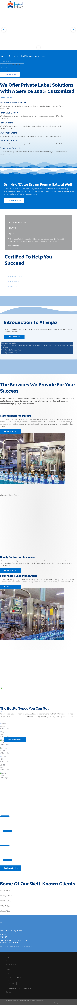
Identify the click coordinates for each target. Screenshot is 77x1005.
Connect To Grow (14, 200)
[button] (3, 29)
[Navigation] (68, 4)
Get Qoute (11, 983)
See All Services (6, 97)
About (7, 957)
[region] (38, 29)
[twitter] (66, 1003)
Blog (7, 973)
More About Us (14, 337)
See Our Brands (13, 245)
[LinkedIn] (69, 1003)
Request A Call (10, 74)
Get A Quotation (10, 431)
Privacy (56, 1003)
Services (8, 961)
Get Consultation (11, 868)
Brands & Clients (11, 964)
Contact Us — (10, 992)
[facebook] (63, 1003)
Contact (8, 969)
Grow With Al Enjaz (14, 739)
